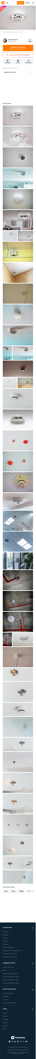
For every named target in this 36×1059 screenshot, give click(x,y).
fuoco (13, 941)
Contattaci (6, 1046)
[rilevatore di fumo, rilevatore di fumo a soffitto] (18, 177)
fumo (6, 941)
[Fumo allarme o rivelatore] (18, 115)
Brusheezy (6, 981)
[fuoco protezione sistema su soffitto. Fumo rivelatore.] (18, 707)
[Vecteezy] (3, 3)
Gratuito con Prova (18, 48)
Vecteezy (5, 984)
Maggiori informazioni (10, 71)
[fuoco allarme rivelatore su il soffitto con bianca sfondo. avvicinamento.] (18, 198)
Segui (30, 41)
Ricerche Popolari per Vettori (11, 1026)
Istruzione (6, 994)
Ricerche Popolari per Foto (10, 1029)
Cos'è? (17, 68)
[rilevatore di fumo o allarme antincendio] (18, 136)
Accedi (27, 2)
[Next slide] (29, 941)
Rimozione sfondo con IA (10, 1003)
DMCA (4, 1020)
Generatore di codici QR (10, 1006)
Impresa (5, 991)
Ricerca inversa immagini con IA (12, 1000)
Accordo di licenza (8, 1017)
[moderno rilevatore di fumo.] (10, 407)
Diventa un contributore (10, 1052)
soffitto (21, 941)
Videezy (5, 988)
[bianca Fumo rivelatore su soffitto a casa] (18, 156)
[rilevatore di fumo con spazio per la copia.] (10, 235)
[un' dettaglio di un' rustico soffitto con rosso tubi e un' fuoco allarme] (18, 615)
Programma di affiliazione (10, 1023)
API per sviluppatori (8, 997)
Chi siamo (6, 1049)
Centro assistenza (8, 1043)
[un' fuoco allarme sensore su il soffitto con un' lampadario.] (13, 689)
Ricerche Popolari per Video (11, 1033)
